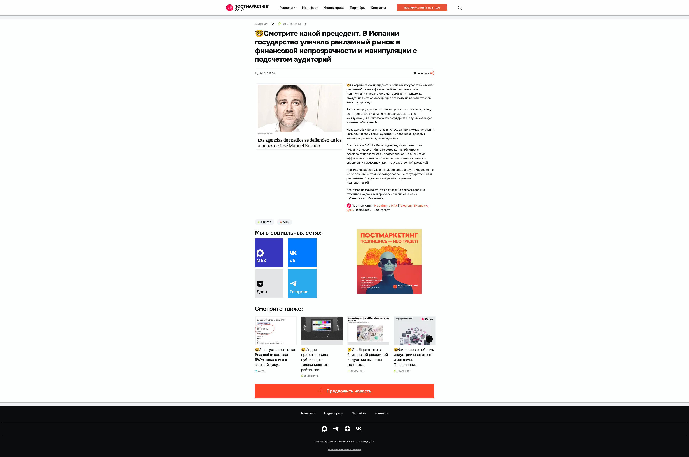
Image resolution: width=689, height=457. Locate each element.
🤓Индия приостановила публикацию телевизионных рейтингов (314, 359)
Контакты (378, 8)
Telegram (405, 205)
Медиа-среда (333, 8)
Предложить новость (349, 391)
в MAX (393, 205)
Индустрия (266, 222)
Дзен (350, 210)
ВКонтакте (421, 205)
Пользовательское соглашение (344, 449)
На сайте (380, 205)
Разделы (286, 8)
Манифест (310, 8)
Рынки (286, 222)
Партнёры (357, 8)
